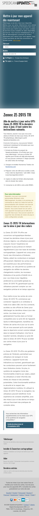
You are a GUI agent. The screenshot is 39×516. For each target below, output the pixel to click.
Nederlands (14, 495)
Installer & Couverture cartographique (18, 448)
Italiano (21, 495)
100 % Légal (16, 40)
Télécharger (8, 439)
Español (8, 493)
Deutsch (29, 493)
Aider (5, 458)
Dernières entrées (10, 468)
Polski (32, 495)
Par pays (16, 61)
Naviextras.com (11, 166)
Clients (32, 505)
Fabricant (6, 43)
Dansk (27, 495)
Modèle (5, 50)
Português (21, 493)
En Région (17, 58)
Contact (26, 505)
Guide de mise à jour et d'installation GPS (15, 425)
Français (6, 495)
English (15, 493)
